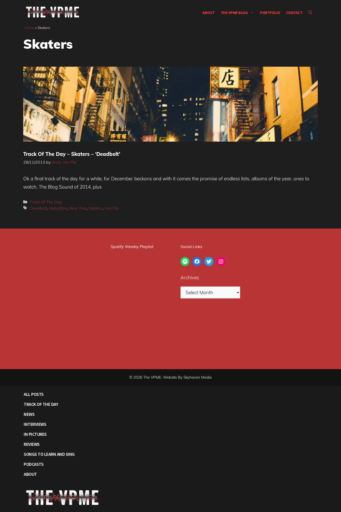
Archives (189, 277)
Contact (294, 12)
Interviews (35, 424)
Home (29, 27)
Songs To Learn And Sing (49, 454)
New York (78, 208)
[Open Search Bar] (310, 12)
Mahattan (58, 208)
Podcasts (33, 464)
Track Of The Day (46, 201)
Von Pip (112, 208)
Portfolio (270, 12)
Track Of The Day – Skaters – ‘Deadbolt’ (71, 154)
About (208, 12)
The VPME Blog (234, 12)
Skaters (96, 208)
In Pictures (35, 434)
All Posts (34, 394)
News (29, 414)
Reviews (32, 444)
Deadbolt (38, 208)
